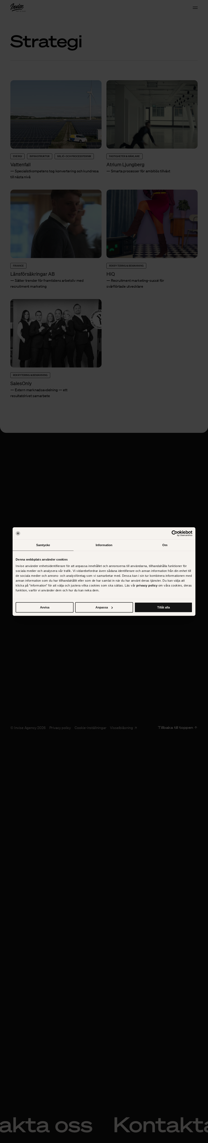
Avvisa (44, 607)
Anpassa (101, 607)
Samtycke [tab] (43, 545)
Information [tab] (104, 545)
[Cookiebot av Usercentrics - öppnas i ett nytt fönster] (174, 533)
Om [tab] (164, 545)
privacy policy (146, 585)
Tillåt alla (163, 607)
